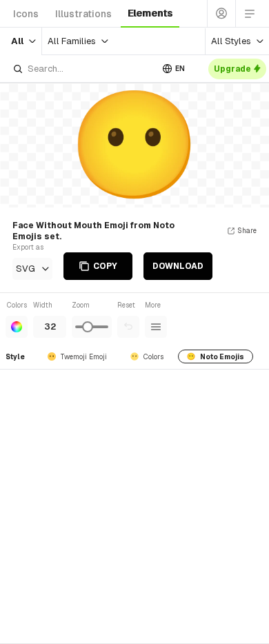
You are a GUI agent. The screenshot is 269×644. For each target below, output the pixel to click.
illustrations (83, 13)
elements (150, 13)
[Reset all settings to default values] (128, 327)
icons (26, 13)
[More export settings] (156, 327)
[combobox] (82, 68)
